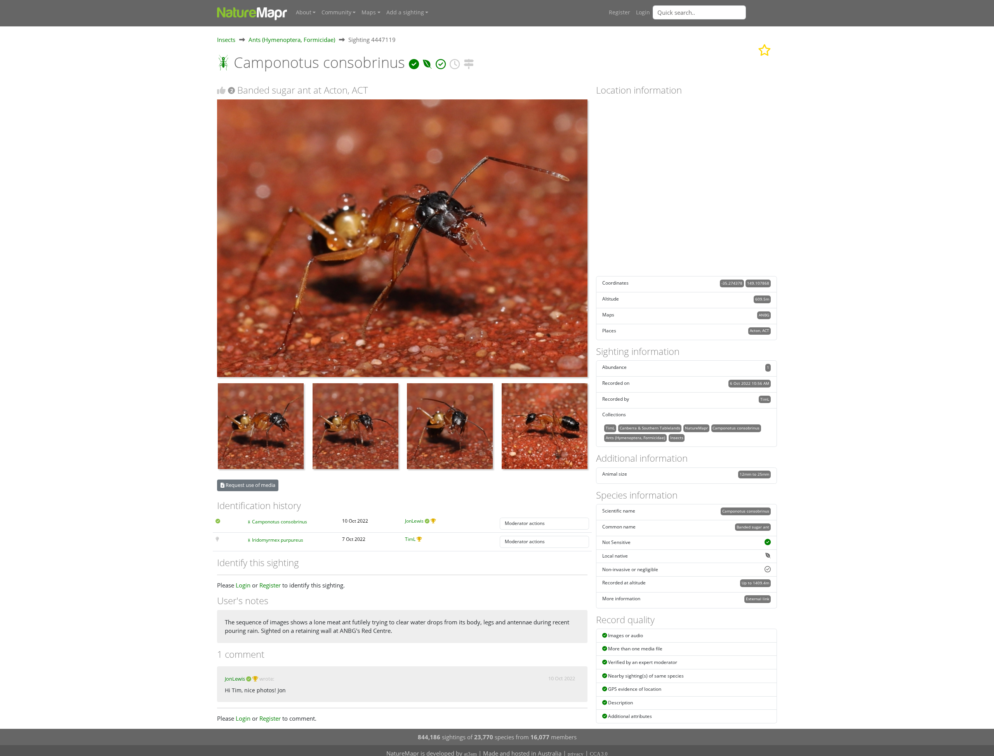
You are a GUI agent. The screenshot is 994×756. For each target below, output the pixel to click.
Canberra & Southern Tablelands (650, 428)
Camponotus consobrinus (279, 521)
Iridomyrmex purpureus (277, 540)
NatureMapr (696, 428)
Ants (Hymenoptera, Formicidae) (291, 39)
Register (619, 12)
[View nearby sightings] (469, 62)
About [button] (303, 12)
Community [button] (336, 12)
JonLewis (414, 521)
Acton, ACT (759, 330)
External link (757, 598)
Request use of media (249, 484)
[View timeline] (455, 62)
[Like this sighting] (221, 90)
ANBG (764, 315)
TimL (410, 539)
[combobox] (715, 12)
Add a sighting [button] (405, 12)
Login (643, 12)
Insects (226, 39)
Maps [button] (368, 12)
